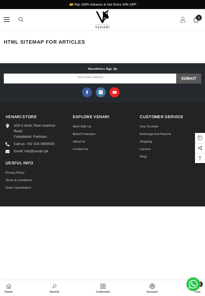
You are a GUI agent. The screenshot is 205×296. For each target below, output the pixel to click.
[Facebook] (87, 92)
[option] (102, 4)
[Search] (21, 20)
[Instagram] (101, 92)
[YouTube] (115, 92)
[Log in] (183, 19)
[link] (54, 288)
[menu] (7, 20)
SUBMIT (188, 78)
